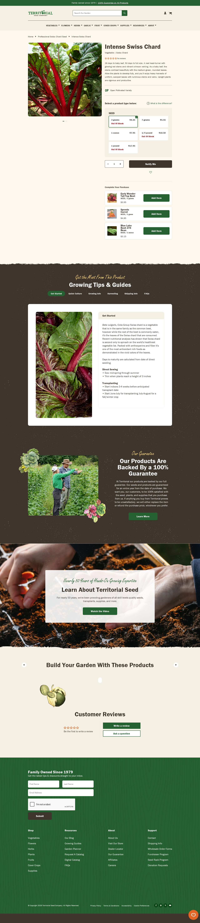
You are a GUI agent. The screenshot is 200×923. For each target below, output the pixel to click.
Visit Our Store (115, 843)
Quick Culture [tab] (75, 293)
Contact (152, 837)
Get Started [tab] (56, 293)
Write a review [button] (122, 725)
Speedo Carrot (125, 210)
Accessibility (127, 905)
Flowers (32, 843)
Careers (112, 865)
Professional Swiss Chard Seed (52, 36)
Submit (40, 816)
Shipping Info (155, 843)
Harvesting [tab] (113, 293)
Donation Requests (158, 865)
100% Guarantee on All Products (113, 2)
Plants (31, 854)
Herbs (31, 848)
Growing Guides (73, 843)
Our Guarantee (115, 854)
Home (30, 36)
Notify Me (150, 164)
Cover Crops (34, 865)
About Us (113, 837)
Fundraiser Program (158, 854)
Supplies (32, 870)
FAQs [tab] (146, 293)
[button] (111, 58)
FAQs (67, 865)
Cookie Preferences (141, 905)
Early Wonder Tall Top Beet (128, 194)
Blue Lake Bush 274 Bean (126, 228)
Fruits (31, 859)
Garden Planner (73, 848)
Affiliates (112, 859)
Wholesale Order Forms (160, 848)
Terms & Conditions (111, 905)
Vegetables (34, 837)
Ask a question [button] (121, 733)
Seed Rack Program (158, 859)
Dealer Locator (115, 848)
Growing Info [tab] (94, 293)
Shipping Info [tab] (131, 293)
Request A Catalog (74, 854)
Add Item (156, 198)
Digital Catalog (72, 859)
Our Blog (69, 837)
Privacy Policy (95, 905)
